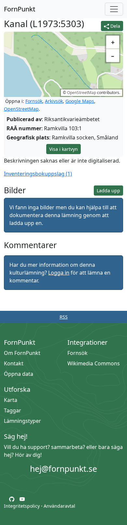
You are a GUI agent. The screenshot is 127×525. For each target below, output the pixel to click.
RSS (64, 317)
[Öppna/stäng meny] (114, 9)
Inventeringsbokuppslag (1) (38, 173)
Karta (10, 400)
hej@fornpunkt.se (63, 468)
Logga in (58, 272)
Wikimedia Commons (93, 363)
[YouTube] (22, 498)
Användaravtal (59, 506)
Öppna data (18, 373)
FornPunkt (19, 9)
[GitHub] (11, 498)
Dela (114, 26)
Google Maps (79, 101)
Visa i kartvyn (63, 149)
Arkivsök (54, 101)
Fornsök (33, 101)
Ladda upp (108, 190)
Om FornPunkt (22, 353)
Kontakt (13, 363)
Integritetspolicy (22, 506)
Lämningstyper (22, 420)
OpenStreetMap (81, 92)
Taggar (12, 410)
